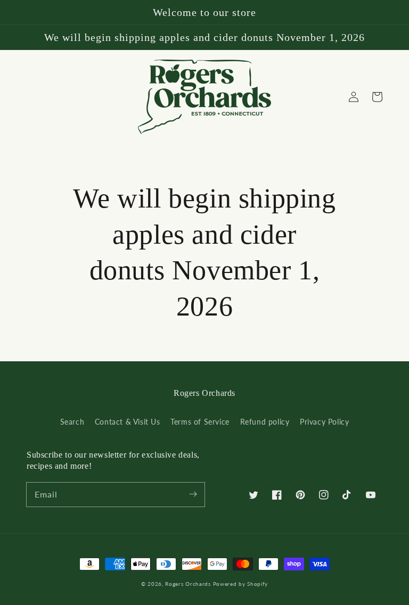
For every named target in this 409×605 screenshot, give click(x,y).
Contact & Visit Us (127, 421)
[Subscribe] (192, 494)
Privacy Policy (324, 421)
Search (72, 421)
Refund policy (265, 421)
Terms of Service (200, 421)
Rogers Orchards (188, 584)
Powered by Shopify (240, 584)
